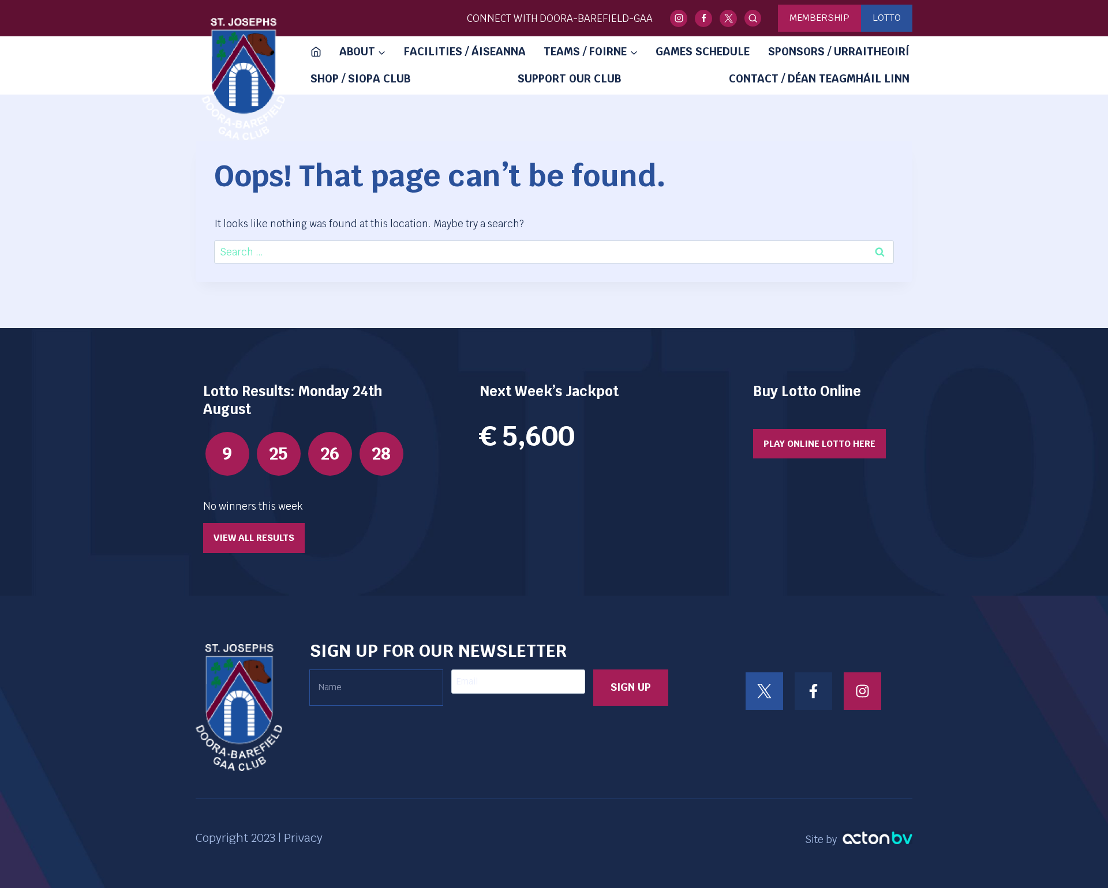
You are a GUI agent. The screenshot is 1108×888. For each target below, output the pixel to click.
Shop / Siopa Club (360, 79)
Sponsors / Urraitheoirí (838, 51)
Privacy (303, 837)
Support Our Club (569, 79)
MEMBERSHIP (819, 18)
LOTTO (887, 18)
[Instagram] (678, 18)
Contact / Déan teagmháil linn (819, 79)
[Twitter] (728, 18)
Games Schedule (703, 51)
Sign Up (631, 687)
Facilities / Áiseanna (465, 51)
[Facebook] (703, 18)
